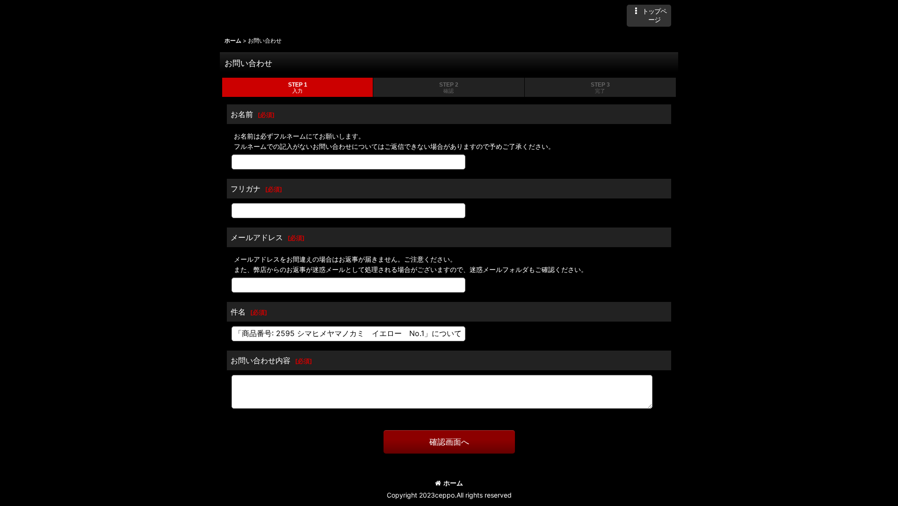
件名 (238, 311)
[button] (649, 16)
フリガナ (246, 188)
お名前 (242, 114)
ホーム (453, 483)
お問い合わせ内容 (260, 360)
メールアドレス (257, 237)
